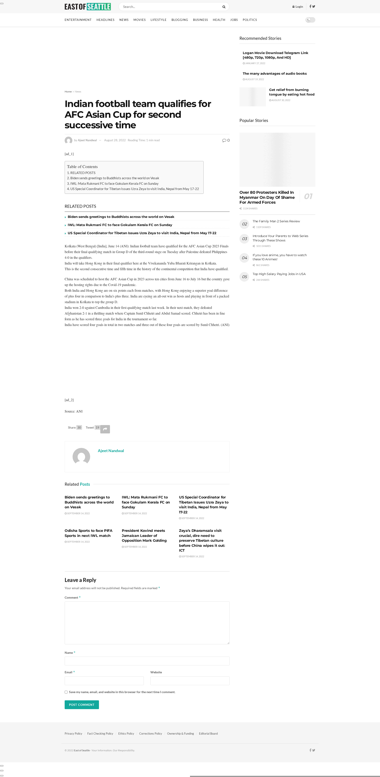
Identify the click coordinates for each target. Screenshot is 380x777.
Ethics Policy (126, 733)
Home (68, 91)
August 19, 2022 (254, 79)
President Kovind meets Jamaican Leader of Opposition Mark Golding (144, 536)
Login (299, 6)
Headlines (106, 20)
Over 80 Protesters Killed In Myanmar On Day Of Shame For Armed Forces (267, 197)
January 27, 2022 (255, 63)
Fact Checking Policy (100, 733)
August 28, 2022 (115, 140)
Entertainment (78, 20)
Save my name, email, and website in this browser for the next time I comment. (122, 692)
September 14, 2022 (78, 513)
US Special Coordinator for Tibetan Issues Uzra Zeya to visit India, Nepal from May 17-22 (134, 189)
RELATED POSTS (82, 173)
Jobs (234, 20)
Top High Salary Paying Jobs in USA (279, 274)
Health (219, 20)
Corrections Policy (150, 733)
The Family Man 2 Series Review (276, 221)
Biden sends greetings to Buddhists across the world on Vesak (114, 178)
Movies (139, 20)
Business (200, 20)
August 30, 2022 (280, 100)
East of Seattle (82, 750)
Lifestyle (159, 20)
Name (70, 652)
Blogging (180, 20)
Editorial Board (208, 733)
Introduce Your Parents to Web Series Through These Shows (280, 238)
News (124, 20)
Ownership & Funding (180, 733)
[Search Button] (224, 6)
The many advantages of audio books (275, 73)
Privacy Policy (73, 733)
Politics (250, 20)
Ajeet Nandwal (87, 140)
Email (70, 672)
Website (156, 672)
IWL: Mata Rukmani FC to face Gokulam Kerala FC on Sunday (114, 183)
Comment (73, 597)
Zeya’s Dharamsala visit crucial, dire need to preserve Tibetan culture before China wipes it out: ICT (202, 540)
